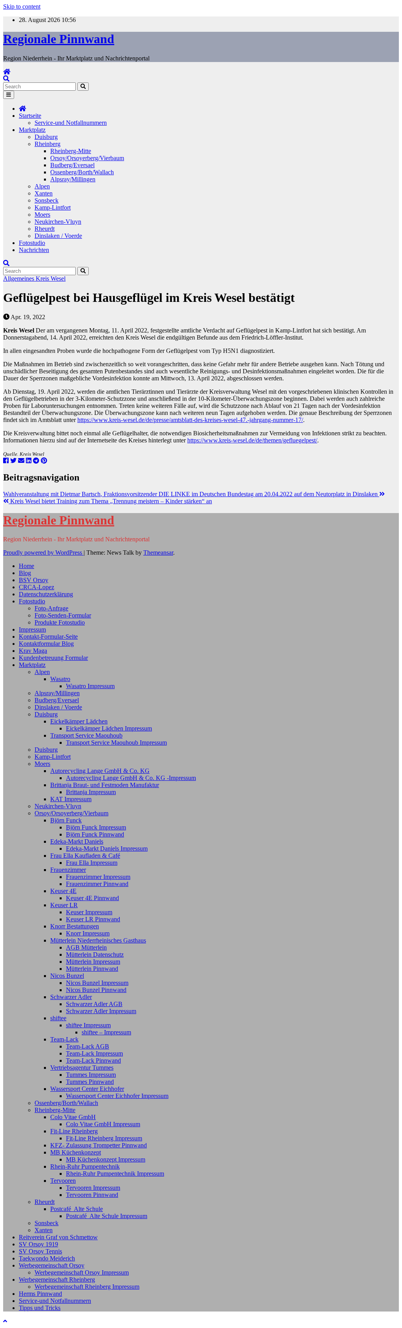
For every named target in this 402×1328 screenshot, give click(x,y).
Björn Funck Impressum (96, 827)
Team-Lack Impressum (94, 1053)
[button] (6, 78)
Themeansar (158, 552)
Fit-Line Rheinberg (74, 1131)
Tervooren (63, 1180)
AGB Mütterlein (86, 947)
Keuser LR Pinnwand (93, 919)
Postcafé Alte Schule (76, 1209)
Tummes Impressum (91, 1074)
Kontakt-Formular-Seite (48, 636)
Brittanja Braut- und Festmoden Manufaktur (104, 785)
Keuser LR (64, 905)
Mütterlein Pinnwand (92, 968)
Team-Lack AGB (87, 1046)
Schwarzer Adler (71, 997)
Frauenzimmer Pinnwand (97, 883)
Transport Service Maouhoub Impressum (116, 742)
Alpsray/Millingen (72, 179)
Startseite (30, 115)
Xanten (44, 193)
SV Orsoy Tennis (40, 1251)
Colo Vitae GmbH (73, 1117)
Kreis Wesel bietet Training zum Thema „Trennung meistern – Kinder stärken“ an (110, 501)
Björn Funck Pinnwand (95, 834)
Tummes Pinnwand (90, 1081)
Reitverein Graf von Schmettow (58, 1237)
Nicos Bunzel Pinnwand (96, 989)
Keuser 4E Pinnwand (92, 898)
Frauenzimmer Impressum (98, 876)
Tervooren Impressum (93, 1187)
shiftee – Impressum (106, 1032)
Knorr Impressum (88, 933)
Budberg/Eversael (72, 165)
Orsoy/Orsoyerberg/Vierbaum (87, 158)
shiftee (58, 1018)
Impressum (32, 629)
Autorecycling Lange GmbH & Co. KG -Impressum (131, 778)
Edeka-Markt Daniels (76, 841)
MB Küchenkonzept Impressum (105, 1159)
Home (26, 566)
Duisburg (46, 136)
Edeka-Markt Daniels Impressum (107, 848)
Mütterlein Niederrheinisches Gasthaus (98, 940)
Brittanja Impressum (91, 792)
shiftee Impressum (88, 1025)
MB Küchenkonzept (75, 1152)
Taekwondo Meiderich (47, 1258)
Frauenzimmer (68, 869)
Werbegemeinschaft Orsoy (51, 1265)
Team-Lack (64, 1039)
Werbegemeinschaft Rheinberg (57, 1279)
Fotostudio (32, 242)
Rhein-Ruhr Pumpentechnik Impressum (115, 1173)
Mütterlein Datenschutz (95, 954)
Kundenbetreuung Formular (53, 657)
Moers (42, 214)
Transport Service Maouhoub (86, 735)
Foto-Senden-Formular (63, 615)
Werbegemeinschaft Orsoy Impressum (82, 1272)
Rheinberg (47, 144)
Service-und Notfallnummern (71, 122)
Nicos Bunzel (67, 975)
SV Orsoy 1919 (38, 1244)
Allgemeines (19, 278)
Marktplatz (32, 129)
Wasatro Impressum (90, 686)
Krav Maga (33, 650)
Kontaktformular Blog (46, 643)
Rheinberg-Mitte (70, 151)
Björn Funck (66, 820)
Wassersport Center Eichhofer (87, 1088)
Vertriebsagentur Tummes (81, 1067)
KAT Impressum (70, 799)
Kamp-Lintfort (53, 207)
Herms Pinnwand (40, 1293)
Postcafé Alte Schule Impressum (106, 1216)
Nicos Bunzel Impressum (97, 982)
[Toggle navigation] (8, 95)
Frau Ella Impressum (91, 862)
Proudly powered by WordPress (43, 552)
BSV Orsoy (33, 580)
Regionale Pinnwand (58, 39)
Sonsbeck (46, 200)
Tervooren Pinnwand (92, 1194)
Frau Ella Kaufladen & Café (85, 855)
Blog (25, 573)
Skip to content (21, 6)
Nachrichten (34, 250)
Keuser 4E (63, 891)
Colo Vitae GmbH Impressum (103, 1124)
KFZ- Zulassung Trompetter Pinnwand (98, 1145)
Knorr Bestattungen (74, 926)
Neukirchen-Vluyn (58, 221)
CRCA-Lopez (36, 587)
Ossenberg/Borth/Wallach (82, 172)
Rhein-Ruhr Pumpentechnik (85, 1166)
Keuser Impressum (89, 912)
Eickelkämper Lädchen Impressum (109, 728)
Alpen (42, 186)
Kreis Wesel (51, 278)
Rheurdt (45, 228)
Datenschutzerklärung (46, 594)
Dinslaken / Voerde (58, 235)
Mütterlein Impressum (93, 961)
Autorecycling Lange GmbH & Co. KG (100, 770)
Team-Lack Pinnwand (93, 1060)
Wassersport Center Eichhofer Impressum (117, 1095)
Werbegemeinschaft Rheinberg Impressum (87, 1286)
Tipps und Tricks (39, 1307)
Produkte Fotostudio (60, 622)
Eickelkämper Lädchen (79, 721)
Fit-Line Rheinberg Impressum (104, 1138)
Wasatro (60, 679)
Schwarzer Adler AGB (94, 1004)
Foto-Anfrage (51, 608)
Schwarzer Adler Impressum (101, 1011)
